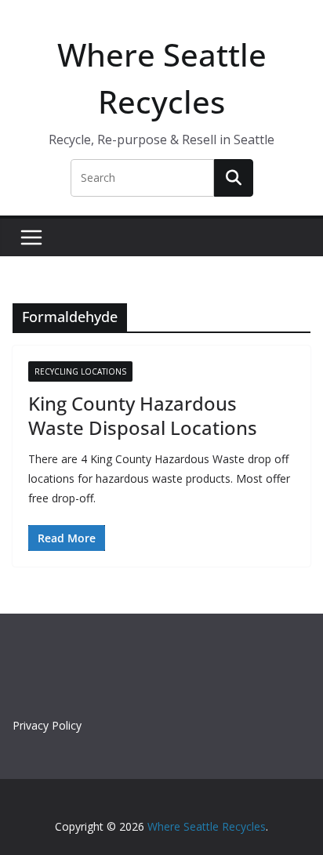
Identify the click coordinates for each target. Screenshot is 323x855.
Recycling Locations (80, 371)
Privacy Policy (47, 725)
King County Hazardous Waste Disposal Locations (142, 415)
